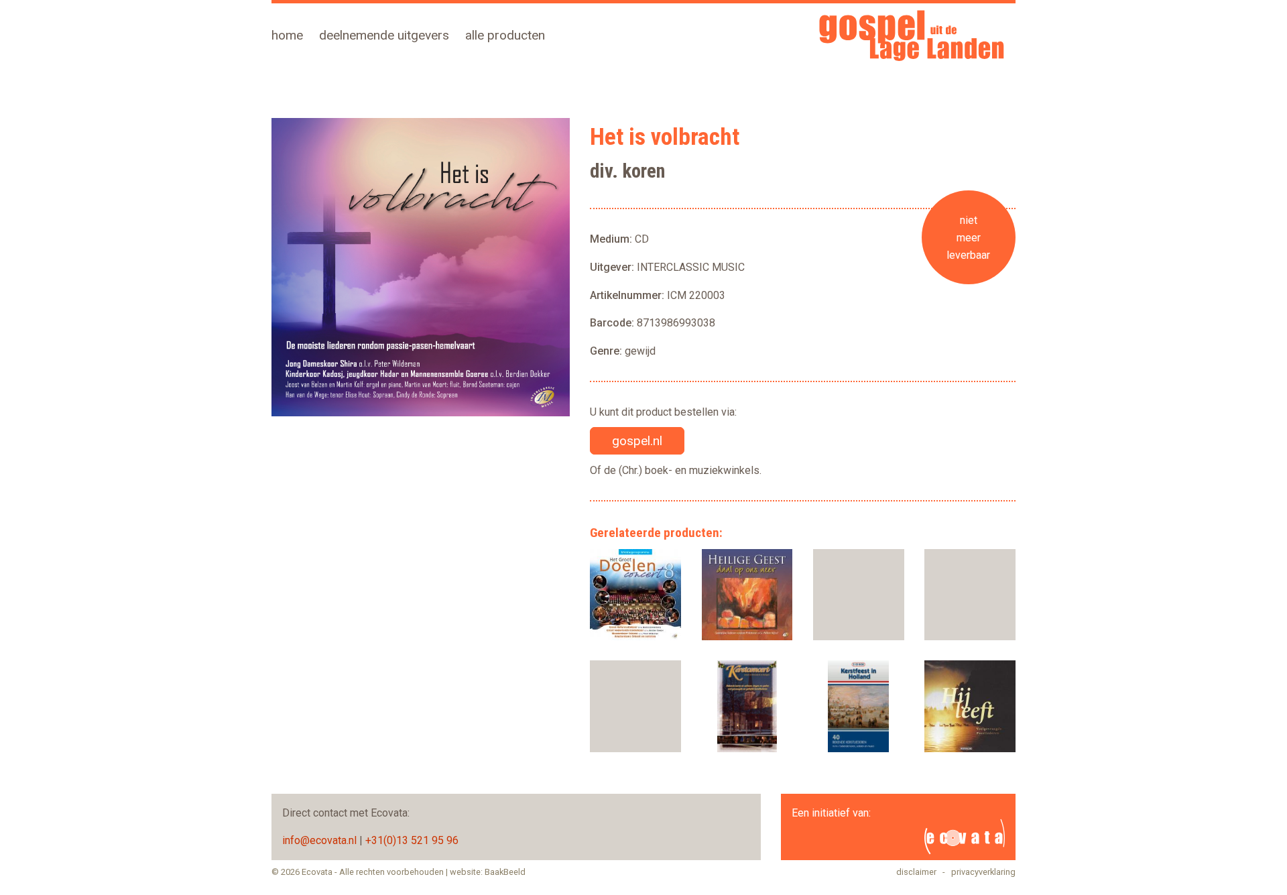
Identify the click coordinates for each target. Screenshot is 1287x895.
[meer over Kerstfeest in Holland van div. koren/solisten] (858, 706)
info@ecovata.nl (319, 840)
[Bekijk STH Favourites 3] (970, 594)
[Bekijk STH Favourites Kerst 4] (858, 594)
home (287, 35)
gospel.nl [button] (637, 441)
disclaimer (916, 872)
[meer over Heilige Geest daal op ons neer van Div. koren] (746, 594)
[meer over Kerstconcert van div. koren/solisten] (746, 706)
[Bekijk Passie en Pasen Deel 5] (635, 706)
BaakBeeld (505, 872)
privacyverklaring (983, 872)
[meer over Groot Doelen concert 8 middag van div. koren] (635, 594)
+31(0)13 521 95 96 (411, 840)
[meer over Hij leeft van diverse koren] (970, 706)
